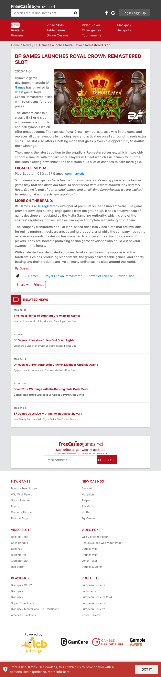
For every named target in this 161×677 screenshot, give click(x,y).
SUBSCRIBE (106, 460)
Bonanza (16, 548)
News (15, 25)
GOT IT (147, 669)
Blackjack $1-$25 (22, 585)
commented (74, 173)
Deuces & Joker (92, 566)
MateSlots (88, 494)
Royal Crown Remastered (63, 276)
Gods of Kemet (20, 500)
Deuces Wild (90, 548)
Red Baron (17, 566)
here (66, 672)
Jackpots (124, 30)
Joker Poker (89, 560)
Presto (15, 506)
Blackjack (124, 25)
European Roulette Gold (97, 597)
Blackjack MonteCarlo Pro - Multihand (35, 609)
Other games (91, 30)
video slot (126, 276)
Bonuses (17, 35)
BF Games (31, 276)
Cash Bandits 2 (20, 542)
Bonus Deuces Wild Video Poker (102, 542)
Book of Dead (19, 536)
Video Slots (55, 25)
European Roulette (93, 585)
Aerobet (87, 488)
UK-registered (47, 206)
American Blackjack (23, 615)
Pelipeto (87, 500)
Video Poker (91, 25)
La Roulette (89, 591)
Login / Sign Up (134, 13)
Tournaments (91, 35)
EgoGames (88, 518)
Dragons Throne (21, 512)
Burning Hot (18, 554)
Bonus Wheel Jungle (24, 488)
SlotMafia (88, 506)
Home (15, 45)
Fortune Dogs (19, 518)
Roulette (17, 30)
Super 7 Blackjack (22, 603)
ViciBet (86, 512)
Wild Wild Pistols (21, 494)
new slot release (101, 276)
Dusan (24, 268)
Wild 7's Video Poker (95, 536)
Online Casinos (58, 35)
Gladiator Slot (19, 560)
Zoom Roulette (91, 615)
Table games (56, 30)
